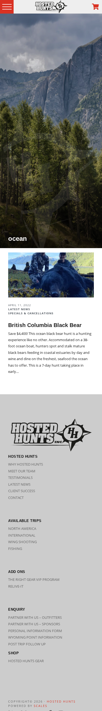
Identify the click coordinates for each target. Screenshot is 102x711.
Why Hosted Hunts (25, 464)
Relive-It (15, 586)
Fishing (15, 548)
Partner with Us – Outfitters (35, 617)
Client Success (21, 490)
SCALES (40, 706)
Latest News (19, 484)
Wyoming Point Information (35, 637)
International (21, 535)
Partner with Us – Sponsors (34, 624)
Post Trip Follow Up (27, 644)
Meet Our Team (21, 471)
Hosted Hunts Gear (26, 660)
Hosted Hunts (61, 701)
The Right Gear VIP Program (34, 579)
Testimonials (20, 477)
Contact (16, 497)
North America (22, 528)
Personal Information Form (35, 630)
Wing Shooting (22, 541)
